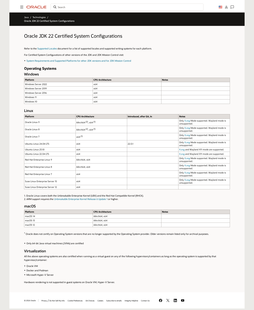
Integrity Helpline (131, 300)
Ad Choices (90, 300)
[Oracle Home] (36, 7)
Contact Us (145, 300)
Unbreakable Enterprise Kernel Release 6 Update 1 (80, 199)
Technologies (39, 17)
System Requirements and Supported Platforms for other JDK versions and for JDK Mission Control (78, 60)
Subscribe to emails (114, 300)
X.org (187, 120)
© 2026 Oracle (30, 300)
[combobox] (127, 7)
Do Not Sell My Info (57, 300)
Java (26, 17)
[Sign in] (226, 7)
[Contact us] (232, 7)
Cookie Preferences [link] (75, 300)
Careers (100, 300)
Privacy (44, 300)
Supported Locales (47, 48)
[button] (22, 7)
